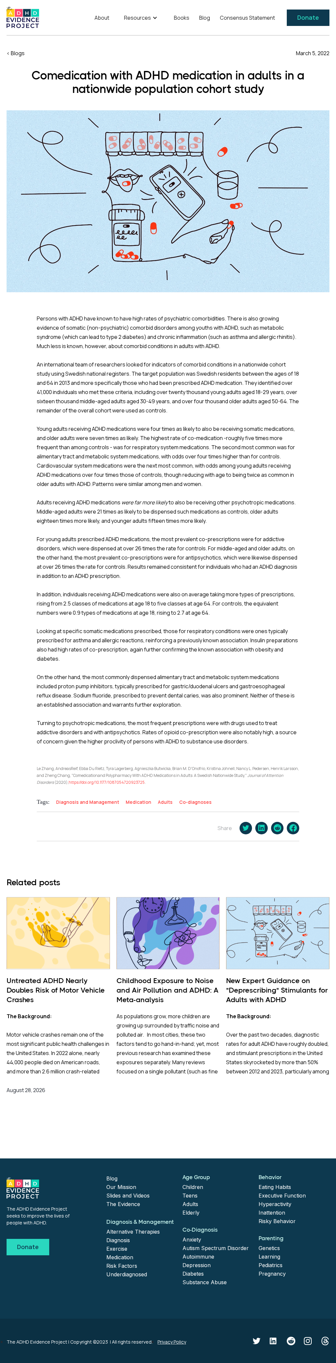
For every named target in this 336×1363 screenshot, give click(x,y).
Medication (119, 1257)
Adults (190, 1204)
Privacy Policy (172, 1342)
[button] (141, 18)
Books (181, 17)
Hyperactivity (275, 1204)
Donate (308, 17)
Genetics (269, 1248)
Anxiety (191, 1239)
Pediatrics (271, 1265)
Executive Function (282, 1195)
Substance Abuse (204, 1282)
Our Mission (121, 1187)
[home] (23, 17)
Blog (204, 17)
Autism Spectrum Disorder (215, 1248)
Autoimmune (198, 1256)
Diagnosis (118, 1240)
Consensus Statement (247, 17)
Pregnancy (272, 1273)
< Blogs (16, 53)
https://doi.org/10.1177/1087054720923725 (107, 782)
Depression (196, 1265)
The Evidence (123, 1204)
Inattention (272, 1212)
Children (192, 1187)
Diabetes (193, 1273)
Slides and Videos (128, 1195)
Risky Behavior (277, 1221)
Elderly (191, 1212)
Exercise (116, 1248)
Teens (190, 1195)
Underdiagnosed (126, 1274)
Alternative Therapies (133, 1231)
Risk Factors (121, 1266)
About (101, 17)
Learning (269, 1256)
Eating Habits (275, 1187)
